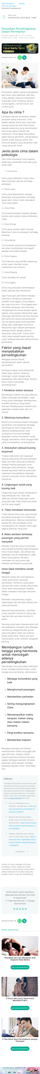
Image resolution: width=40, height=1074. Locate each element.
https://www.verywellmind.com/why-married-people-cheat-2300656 (22, 826)
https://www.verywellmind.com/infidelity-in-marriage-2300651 (22, 809)
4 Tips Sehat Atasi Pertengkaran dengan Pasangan (20, 1040)
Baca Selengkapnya (20, 967)
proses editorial (15, 798)
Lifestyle (22, 3)
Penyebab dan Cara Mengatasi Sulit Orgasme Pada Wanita (20, 959)
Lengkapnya (20, 851)
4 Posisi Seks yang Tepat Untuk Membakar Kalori (20, 999)
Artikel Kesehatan (8, 3)
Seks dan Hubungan (9, 6)
